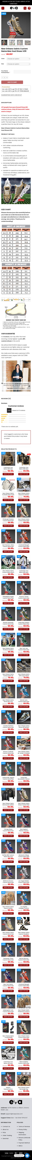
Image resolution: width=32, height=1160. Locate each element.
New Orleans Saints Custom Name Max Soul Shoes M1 (23, 1037)
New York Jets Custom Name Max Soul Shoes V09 (23, 650)
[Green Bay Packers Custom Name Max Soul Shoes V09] (24, 614)
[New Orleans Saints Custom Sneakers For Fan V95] (24, 924)
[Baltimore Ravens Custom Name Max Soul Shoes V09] (8, 872)
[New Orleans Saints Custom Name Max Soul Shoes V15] (8, 924)
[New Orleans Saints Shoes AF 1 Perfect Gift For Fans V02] (24, 485)
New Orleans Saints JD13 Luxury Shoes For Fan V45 (23, 676)
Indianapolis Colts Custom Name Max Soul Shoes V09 (8, 1011)
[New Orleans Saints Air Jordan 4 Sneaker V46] (24, 743)
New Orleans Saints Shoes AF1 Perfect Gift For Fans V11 (23, 727)
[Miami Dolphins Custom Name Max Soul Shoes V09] (24, 1053)
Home (3, 46)
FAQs (4, 1132)
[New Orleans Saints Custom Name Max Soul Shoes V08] (24, 510)
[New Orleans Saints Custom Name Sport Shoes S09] (8, 562)
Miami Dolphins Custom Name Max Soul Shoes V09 (23, 1063)
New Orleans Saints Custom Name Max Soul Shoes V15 (8, 934)
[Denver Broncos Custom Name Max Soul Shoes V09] (24, 950)
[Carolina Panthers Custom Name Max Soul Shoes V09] (8, 717)
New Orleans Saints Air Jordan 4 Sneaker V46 (24, 753)
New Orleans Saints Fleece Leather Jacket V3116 (8, 908)
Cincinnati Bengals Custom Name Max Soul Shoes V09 (23, 546)
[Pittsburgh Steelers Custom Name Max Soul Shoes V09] (8, 510)
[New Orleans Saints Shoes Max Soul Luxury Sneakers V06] (8, 691)
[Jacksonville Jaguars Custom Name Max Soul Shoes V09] (8, 769)
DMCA (20, 1146)
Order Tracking (7, 1135)
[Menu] (2, 8)
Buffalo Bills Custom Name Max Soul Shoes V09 (8, 856)
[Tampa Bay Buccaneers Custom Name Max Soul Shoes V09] (24, 769)
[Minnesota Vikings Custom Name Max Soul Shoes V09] (24, 846)
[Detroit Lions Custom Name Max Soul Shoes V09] (24, 691)
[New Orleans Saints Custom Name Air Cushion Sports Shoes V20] (8, 665)
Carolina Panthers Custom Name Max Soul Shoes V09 (8, 727)
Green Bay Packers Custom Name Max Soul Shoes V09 (23, 624)
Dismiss (20, 4)
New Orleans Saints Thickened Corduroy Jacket (24, 1011)
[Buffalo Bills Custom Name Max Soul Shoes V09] (8, 846)
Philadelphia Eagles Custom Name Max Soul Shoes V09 (8, 598)
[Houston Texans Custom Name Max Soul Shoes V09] (24, 588)
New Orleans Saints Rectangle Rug (23, 1088)
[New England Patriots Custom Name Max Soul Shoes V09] (24, 821)
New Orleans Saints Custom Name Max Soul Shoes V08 (23, 520)
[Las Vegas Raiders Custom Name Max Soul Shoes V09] (24, 872)
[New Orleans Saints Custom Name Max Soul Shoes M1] (24, 1027)
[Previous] (4, 25)
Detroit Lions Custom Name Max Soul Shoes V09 (23, 701)
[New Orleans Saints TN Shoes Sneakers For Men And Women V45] (8, 640)
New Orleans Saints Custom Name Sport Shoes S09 (8, 572)
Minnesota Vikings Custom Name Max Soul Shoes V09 (23, 856)
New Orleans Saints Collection (15, 46)
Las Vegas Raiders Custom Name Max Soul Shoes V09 (23, 882)
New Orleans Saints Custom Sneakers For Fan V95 (23, 934)
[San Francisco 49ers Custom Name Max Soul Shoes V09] (8, 536)
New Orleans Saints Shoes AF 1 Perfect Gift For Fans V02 (23, 495)
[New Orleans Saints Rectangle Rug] (24, 1079)
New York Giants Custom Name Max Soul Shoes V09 (8, 986)
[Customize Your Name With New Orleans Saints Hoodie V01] (8, 459)
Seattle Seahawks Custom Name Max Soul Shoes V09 (8, 624)
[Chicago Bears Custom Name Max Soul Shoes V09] (8, 821)
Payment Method (24, 1143)
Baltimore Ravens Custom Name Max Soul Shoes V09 (8, 882)
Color (3, 58)
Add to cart (12, 82)
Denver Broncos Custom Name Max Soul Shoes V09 (23, 960)
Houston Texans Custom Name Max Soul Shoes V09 (23, 598)
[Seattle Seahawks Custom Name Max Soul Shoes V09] (8, 614)
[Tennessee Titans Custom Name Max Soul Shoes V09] (8, 950)
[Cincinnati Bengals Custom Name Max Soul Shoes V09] (24, 536)
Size (2, 63)
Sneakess (6, 337)
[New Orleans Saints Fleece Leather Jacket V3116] (8, 898)
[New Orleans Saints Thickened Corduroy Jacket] (24, 1001)
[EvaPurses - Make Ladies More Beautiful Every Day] (14, 8)
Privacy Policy (23, 1129)
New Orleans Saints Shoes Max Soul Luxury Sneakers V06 (8, 701)
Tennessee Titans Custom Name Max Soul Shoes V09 (8, 960)
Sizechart (6, 1138)
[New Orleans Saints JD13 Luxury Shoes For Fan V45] (24, 665)
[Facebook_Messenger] (27, 1155)
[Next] (28, 25)
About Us (5, 1129)
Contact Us (6, 1126)
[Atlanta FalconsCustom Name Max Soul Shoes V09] (8, 1079)
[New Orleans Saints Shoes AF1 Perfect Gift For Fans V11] (24, 717)
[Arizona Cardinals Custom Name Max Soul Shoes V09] (8, 743)
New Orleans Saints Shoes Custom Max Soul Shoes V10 (23, 805)
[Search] (25, 8)
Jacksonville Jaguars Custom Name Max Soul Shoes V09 (8, 779)
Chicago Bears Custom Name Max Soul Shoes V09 (8, 831)
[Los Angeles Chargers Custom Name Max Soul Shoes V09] (24, 898)
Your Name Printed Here (5, 71)
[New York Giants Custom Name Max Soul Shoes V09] (8, 976)
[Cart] (29, 8)
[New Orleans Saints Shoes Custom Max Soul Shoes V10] (24, 795)
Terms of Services (24, 1126)
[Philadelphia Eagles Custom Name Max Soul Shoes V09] (8, 588)
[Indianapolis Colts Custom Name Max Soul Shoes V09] (8, 1001)
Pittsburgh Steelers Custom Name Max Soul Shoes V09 (8, 520)
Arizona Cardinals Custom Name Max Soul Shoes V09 (8, 753)
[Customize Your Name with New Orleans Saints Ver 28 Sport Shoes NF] (8, 1053)
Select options (8, 474)
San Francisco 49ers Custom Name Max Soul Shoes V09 (8, 546)
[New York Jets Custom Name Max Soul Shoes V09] (24, 640)
